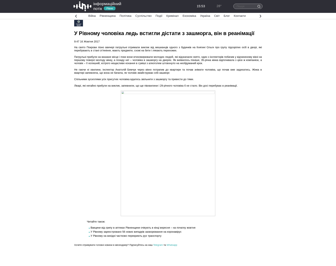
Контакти (240, 15)
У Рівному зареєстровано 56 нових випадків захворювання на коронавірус (136, 231)
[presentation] (76, 16)
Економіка (189, 15)
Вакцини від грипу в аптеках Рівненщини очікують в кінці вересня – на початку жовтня (143, 227)
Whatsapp (172, 245)
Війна (92, 15)
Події (159, 15)
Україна (205, 15)
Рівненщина (108, 15)
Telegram (158, 245)
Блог (227, 15)
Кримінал (172, 15)
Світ (217, 15)
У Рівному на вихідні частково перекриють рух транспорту (126, 235)
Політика (125, 15)
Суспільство (143, 15)
